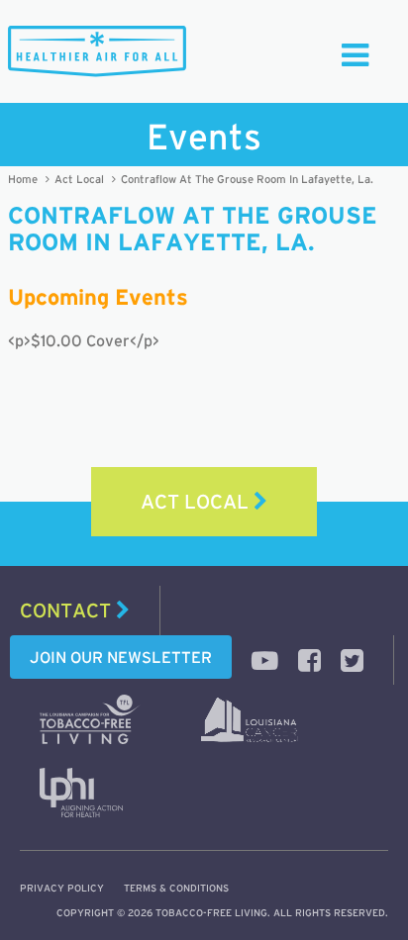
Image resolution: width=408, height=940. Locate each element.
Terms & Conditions (176, 888)
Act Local (79, 179)
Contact (68, 610)
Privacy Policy (62, 888)
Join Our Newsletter (121, 657)
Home (23, 179)
